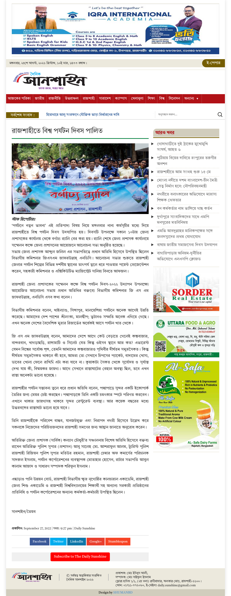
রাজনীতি (55, 98)
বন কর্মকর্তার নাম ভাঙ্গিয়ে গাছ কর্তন (184, 209)
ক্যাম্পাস (121, 98)
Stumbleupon (117, 541)
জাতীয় (39, 98)
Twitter (58, 541)
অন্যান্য (189, 98)
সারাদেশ (105, 98)
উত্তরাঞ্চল (72, 98)
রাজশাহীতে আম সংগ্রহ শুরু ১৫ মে (184, 172)
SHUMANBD (123, 592)
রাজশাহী (89, 98)
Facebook (39, 541)
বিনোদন (174, 98)
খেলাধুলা (137, 98)
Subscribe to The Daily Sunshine (80, 557)
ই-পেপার (213, 63)
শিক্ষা (151, 98)
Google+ (96, 541)
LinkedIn (76, 541)
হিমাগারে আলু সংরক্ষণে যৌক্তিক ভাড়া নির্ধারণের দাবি (82, 115)
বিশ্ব (161, 98)
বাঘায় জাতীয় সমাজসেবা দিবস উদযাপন (187, 245)
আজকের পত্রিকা (19, 98)
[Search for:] (190, 114)
